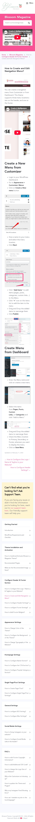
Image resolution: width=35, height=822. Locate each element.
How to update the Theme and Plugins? (15, 785)
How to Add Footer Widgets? (15, 612)
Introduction (9, 530)
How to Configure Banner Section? (16, 661)
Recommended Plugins (12, 563)
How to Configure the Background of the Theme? (16, 637)
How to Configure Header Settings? (17, 603)
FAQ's (7, 752)
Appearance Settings (13, 622)
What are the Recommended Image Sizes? (16, 569)
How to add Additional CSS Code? (16, 764)
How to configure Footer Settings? (16, 607)
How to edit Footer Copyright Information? (15, 759)
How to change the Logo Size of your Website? (15, 771)
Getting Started (11, 524)
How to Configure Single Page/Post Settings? (17, 694)
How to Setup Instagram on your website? (15, 733)
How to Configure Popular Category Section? (17, 671)
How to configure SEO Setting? (15, 711)
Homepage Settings (12, 655)
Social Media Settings (13, 726)
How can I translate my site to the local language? (16, 799)
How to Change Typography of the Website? (16, 644)
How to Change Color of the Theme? (14, 629)
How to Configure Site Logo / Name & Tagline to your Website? (17, 590)
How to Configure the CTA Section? (17, 665)
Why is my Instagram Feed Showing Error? (16, 792)
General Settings (11, 705)
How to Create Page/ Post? (14, 688)
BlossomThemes (7, 816)
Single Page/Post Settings (15, 682)
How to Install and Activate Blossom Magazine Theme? (17, 557)
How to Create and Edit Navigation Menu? (16, 597)
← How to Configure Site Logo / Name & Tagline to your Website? (17, 462)
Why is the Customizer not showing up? (16, 778)
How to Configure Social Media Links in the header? (15, 740)
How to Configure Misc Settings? (16, 716)
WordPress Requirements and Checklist (14, 536)
